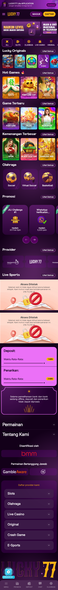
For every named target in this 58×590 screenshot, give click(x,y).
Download (51, 5)
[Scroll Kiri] (26, 239)
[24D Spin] (10, 149)
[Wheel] (31, 61)
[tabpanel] (29, 105)
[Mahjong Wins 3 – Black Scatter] (29, 149)
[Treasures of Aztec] (47, 88)
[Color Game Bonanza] (47, 118)
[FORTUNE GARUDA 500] (47, 149)
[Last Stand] (7, 61)
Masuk (36, 14)
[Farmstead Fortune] (10, 118)
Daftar (49, 14)
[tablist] (30, 43)
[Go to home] (14, 14)
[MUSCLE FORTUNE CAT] (29, 88)
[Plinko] (43, 61)
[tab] (7, 43)
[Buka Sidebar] (3, 14)
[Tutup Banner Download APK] (56, 2)
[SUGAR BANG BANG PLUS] (29, 118)
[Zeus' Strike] (19, 61)
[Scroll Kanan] (34, 239)
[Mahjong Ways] (10, 88)
